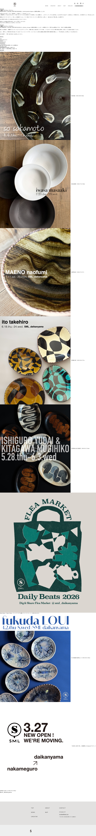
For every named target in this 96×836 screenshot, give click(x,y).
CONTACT (62, 808)
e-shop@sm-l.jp (63, 814)
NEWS (46, 5)
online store (79, 5)
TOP (32, 808)
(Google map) (3, 46)
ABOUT (59, 5)
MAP (65, 5)
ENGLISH (70, 5)
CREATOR (52, 5)
